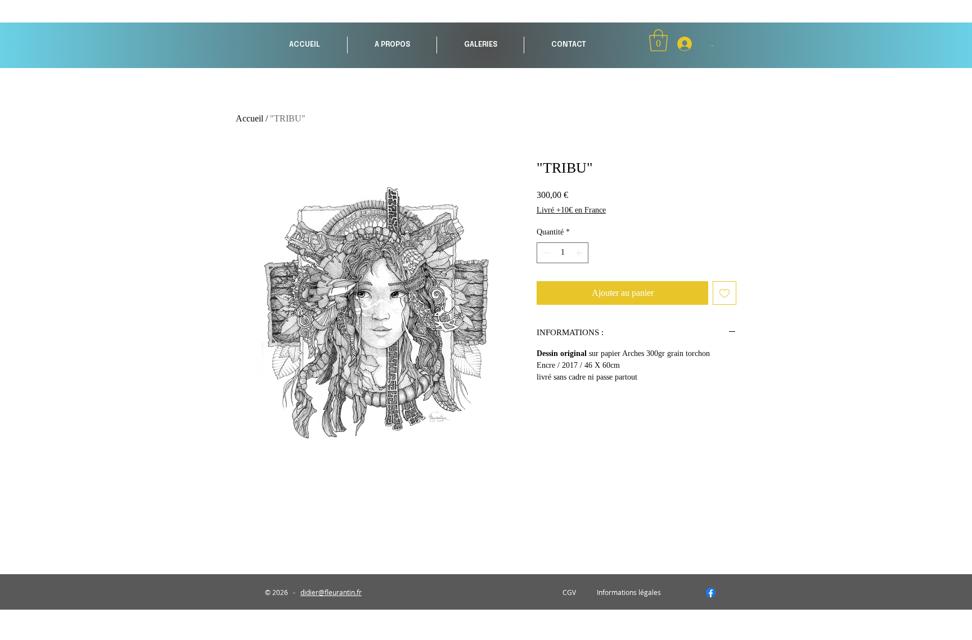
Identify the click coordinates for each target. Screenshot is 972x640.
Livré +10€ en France (571, 210)
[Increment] (580, 253)
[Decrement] (545, 253)
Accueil (249, 118)
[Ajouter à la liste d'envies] (724, 293)
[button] (480, 45)
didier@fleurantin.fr (331, 592)
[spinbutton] (562, 253)
